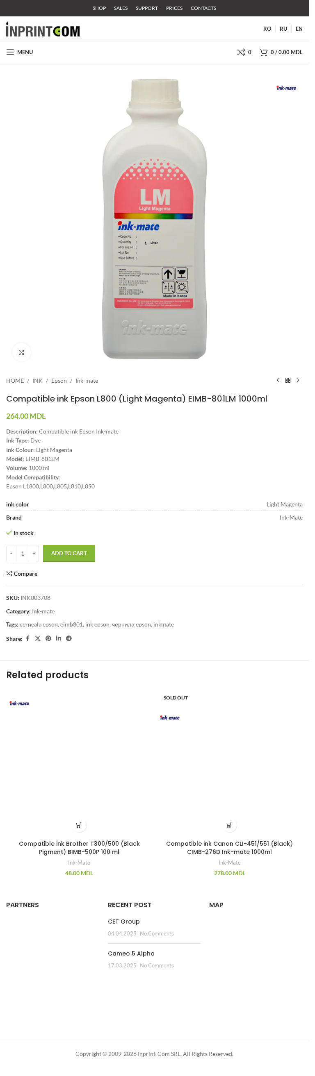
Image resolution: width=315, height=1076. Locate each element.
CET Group (124, 921)
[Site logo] (43, 28)
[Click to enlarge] (21, 352)
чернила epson (131, 624)
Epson (59, 380)
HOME (15, 380)
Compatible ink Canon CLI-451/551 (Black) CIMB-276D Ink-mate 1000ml (229, 848)
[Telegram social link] (69, 638)
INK (37, 380)
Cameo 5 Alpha (131, 953)
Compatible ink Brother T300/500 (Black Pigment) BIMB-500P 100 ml (79, 848)
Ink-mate (86, 380)
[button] (79, 825)
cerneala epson (39, 624)
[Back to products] (288, 381)
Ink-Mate (79, 862)
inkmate (163, 624)
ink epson (97, 624)
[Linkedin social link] (59, 638)
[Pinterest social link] (48, 638)
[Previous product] (278, 381)
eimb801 (71, 624)
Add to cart (69, 553)
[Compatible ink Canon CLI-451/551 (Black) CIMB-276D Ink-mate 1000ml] (230, 763)
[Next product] (298, 381)
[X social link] (37, 638)
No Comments (157, 934)
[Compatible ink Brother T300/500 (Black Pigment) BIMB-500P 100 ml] (79, 763)
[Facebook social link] (27, 638)
